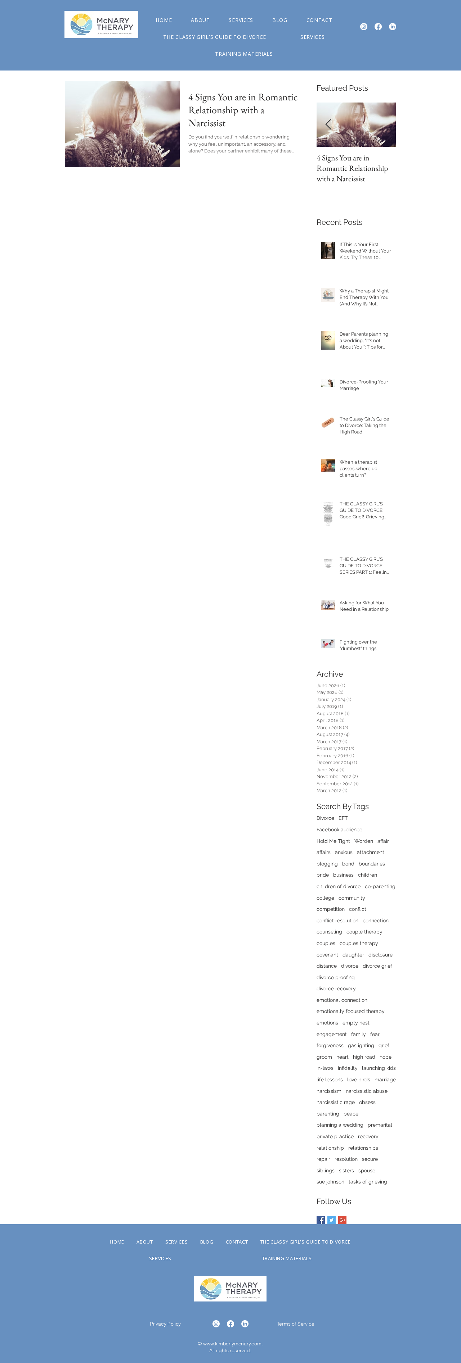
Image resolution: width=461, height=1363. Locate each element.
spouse (366, 1170)
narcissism (329, 1091)
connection (376, 920)
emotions (327, 1023)
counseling (329, 932)
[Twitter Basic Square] (331, 1220)
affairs (324, 852)
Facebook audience (339, 829)
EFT (343, 818)
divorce (349, 966)
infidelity (348, 1068)
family (358, 1034)
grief (384, 1045)
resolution (346, 1159)
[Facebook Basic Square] (321, 1220)
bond (348, 864)
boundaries (372, 864)
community (352, 898)
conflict (357, 909)
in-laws (325, 1068)
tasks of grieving (368, 1182)
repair (323, 1159)
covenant (327, 955)
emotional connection (342, 1000)
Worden (363, 841)
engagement (332, 1034)
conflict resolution (337, 920)
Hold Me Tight (333, 841)
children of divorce (339, 886)
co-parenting (380, 886)
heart (342, 1057)
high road (364, 1057)
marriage (385, 1079)
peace (351, 1114)
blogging (327, 864)
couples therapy (359, 943)
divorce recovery (336, 988)
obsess (367, 1102)
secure (370, 1159)
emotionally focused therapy (351, 1011)
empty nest (356, 1023)
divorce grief (377, 966)
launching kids (379, 1068)
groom (324, 1057)
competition (331, 909)
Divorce (325, 818)
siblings (326, 1170)
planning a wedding (340, 1125)
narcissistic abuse (367, 1091)
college (325, 898)
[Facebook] (378, 26)
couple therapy (364, 932)
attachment (370, 852)
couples (326, 943)
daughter (353, 955)
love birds (358, 1079)
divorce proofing (336, 977)
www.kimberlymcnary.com (232, 1343)
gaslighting (361, 1045)
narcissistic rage (336, 1102)
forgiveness (330, 1045)
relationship (330, 1148)
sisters (346, 1170)
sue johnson (330, 1182)
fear (375, 1034)
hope (385, 1057)
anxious (344, 852)
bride (323, 875)
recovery (368, 1136)
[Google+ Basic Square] (342, 1220)
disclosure (380, 955)
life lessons (330, 1079)
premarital (380, 1125)
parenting (328, 1114)
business (343, 875)
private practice (335, 1136)
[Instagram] (363, 26)
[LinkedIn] (392, 26)
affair (383, 841)
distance (327, 966)
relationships (363, 1148)
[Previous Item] (328, 125)
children (367, 875)
